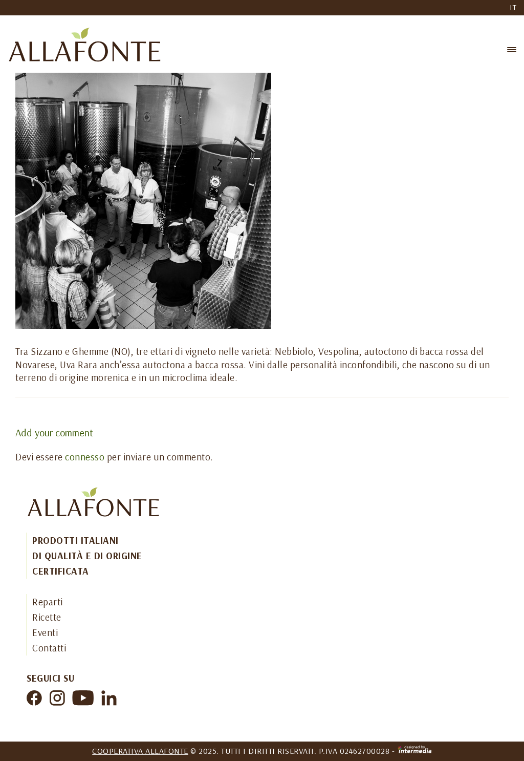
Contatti (49, 648)
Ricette (46, 617)
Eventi (45, 632)
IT (513, 7)
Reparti (47, 602)
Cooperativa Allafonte (140, 751)
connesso (84, 457)
